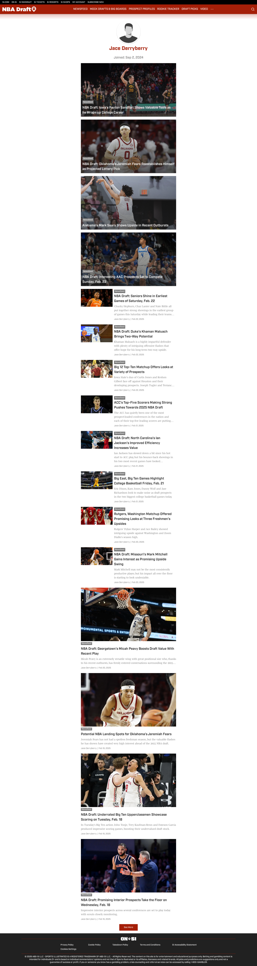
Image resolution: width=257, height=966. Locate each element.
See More (128, 927)
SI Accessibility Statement (184, 945)
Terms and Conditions (150, 945)
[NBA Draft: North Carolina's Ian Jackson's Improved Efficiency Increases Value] (128, 449)
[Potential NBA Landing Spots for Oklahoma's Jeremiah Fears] (128, 712)
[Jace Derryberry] (122, 319)
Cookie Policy (94, 945)
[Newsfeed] (120, 291)
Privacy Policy (67, 945)
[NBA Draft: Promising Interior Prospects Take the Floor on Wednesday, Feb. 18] (128, 880)
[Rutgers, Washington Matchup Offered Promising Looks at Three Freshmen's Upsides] (128, 525)
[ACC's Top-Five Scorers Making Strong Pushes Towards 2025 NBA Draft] (128, 411)
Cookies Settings (68, 949)
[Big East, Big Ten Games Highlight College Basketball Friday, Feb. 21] (128, 487)
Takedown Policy (120, 945)
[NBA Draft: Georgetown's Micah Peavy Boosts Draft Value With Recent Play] (128, 629)
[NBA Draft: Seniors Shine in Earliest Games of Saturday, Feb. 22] (128, 305)
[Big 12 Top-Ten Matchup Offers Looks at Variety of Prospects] (128, 376)
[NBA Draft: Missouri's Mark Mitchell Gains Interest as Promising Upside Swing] (128, 566)
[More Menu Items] (212, 9)
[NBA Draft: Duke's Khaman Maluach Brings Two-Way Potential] (128, 340)
